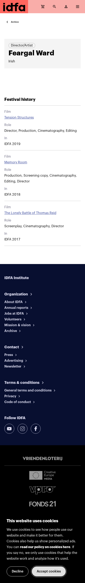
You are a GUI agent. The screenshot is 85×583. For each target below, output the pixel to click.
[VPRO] (42, 490)
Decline (17, 571)
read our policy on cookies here (45, 547)
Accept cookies (49, 571)
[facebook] (36, 429)
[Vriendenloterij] (42, 458)
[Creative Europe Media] (42, 475)
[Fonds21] (42, 504)
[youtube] (9, 429)
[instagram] (22, 429)
